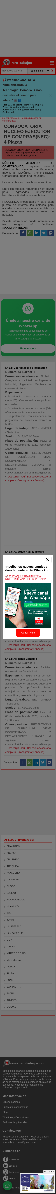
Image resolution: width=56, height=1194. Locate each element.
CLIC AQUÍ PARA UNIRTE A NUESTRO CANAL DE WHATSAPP (25, 577)
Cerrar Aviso (28, 632)
